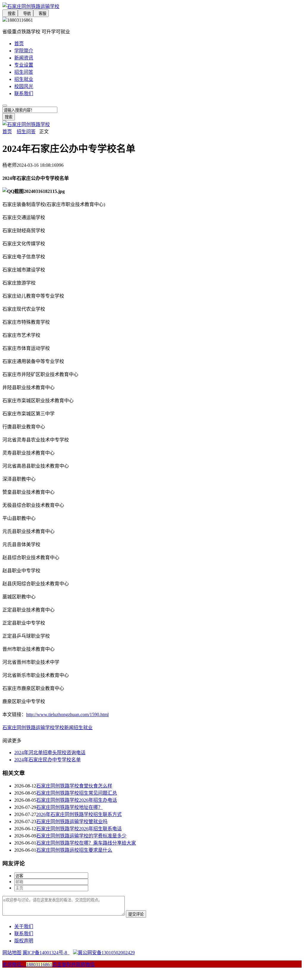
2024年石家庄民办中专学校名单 (47, 759)
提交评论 (136, 914)
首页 (19, 43)
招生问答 (23, 72)
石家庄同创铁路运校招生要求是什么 (74, 850)
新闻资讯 (23, 57)
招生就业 (23, 79)
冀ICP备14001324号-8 (46, 952)
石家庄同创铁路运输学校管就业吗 (71, 821)
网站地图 (11, 952)
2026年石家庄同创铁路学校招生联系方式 (79, 814)
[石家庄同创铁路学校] (26, 124)
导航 (25, 13)
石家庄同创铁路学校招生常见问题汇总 (76, 793)
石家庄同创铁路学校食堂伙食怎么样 (74, 785)
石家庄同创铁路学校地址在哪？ (69, 807)
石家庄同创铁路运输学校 (28, 727)
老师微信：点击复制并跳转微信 (48, 964)
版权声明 (23, 940)
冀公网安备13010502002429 (106, 952)
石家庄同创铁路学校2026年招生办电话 (76, 800)
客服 (41, 13)
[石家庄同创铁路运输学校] (152, 6)
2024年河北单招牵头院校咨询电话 (50, 752)
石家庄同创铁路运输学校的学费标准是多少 (81, 835)
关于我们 (23, 926)
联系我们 (23, 93)
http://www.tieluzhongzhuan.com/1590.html (67, 714)
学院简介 (23, 50)
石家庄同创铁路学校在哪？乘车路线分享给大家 (86, 842)
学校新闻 (64, 727)
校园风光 (23, 86)
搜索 (10, 13)
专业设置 (23, 64)
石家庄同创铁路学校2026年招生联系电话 (79, 828)
